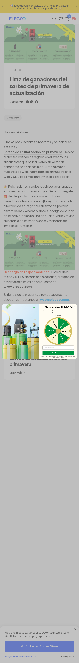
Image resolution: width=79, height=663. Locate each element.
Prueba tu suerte (58, 353)
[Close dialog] (74, 306)
